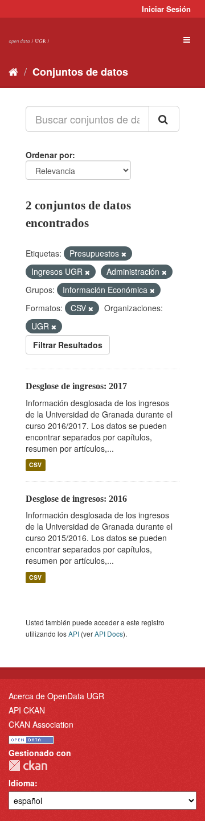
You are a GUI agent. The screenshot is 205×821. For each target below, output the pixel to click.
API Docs (109, 633)
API (73, 633)
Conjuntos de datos (80, 71)
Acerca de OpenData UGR (56, 696)
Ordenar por (49, 154)
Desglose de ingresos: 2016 (76, 499)
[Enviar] (164, 119)
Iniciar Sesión (166, 8)
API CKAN (27, 710)
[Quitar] (123, 253)
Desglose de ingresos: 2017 (76, 386)
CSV (35, 465)
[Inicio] (13, 71)
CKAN (28, 766)
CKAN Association (41, 724)
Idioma (22, 783)
